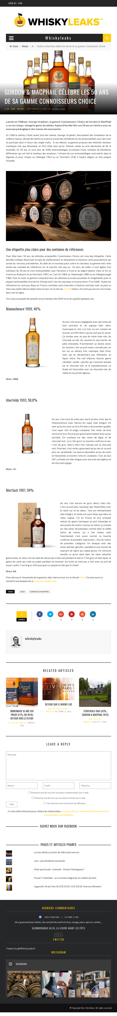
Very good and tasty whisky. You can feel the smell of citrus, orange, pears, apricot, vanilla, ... (59, 922)
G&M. (82, 577)
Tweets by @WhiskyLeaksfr (20, 948)
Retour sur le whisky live (58, 704)
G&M (22, 591)
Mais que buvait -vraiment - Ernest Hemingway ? (59, 869)
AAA (90, 719)
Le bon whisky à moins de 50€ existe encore (56, 852)
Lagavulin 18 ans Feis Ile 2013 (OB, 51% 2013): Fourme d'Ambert (67, 886)
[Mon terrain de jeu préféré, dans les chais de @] (24, 987)
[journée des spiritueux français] (58, 987)
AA (8, 109)
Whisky (21, 109)
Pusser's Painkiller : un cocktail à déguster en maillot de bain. (65, 877)
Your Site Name (87, 1008)
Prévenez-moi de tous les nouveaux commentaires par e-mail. (60, 792)
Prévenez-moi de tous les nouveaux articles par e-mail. (59, 798)
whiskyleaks (59, 109)
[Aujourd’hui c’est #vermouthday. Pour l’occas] (93, 987)
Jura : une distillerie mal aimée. (49, 860)
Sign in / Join (15, 3)
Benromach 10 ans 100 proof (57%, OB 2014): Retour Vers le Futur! (22, 714)
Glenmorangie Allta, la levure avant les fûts (58, 928)
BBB (13, 109)
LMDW (67, 288)
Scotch (14, 723)
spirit (65, 709)
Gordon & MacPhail (39, 591)
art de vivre (54, 709)
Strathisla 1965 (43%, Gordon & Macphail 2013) (95, 713)
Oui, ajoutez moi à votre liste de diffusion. (66, 803)
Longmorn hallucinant (45, 581)
